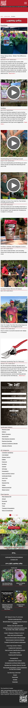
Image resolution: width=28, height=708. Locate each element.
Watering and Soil (6, 487)
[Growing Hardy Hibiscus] (21, 596)
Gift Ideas (4, 469)
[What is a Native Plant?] (21, 575)
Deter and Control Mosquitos (15, 635)
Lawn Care (4, 478)
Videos (3, 485)
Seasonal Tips (5, 482)
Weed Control (5, 489)
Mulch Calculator (6, 434)
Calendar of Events (7, 445)
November (15, 682)
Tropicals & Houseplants (8, 508)
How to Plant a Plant (15, 652)
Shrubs (4, 503)
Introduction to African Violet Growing (15, 663)
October (15, 679)
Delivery (4, 431)
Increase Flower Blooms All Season (11, 288)
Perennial (4, 501)
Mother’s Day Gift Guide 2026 (15, 625)
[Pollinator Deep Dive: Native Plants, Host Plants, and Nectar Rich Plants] (7, 596)
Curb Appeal (5, 455)
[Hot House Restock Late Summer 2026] (7, 575)
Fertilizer (3, 108)
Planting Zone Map (7, 441)
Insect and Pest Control (8, 473)
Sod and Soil (5, 436)
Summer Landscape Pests (15, 619)
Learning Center (7, 16)
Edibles (4, 459)
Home (2, 16)
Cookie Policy (6, 694)
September (15, 677)
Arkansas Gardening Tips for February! (12, 361)
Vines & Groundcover (7, 510)
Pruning (4, 480)
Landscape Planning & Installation (14, 557)
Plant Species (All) (6, 496)
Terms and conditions (14, 694)
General (4, 466)
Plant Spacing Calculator (8, 438)
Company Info (14, 559)
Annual (4, 498)
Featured (4, 462)
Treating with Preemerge (15, 654)
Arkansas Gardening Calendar (10, 443)
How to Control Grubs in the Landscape (15, 637)
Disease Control (6, 457)
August (15, 675)
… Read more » (11, 73)
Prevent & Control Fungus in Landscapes (15, 642)
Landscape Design (6, 476)
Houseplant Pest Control (15, 660)
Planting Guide (6, 429)
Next (17, 515)
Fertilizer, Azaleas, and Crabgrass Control (13, 246)
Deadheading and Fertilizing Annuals (12, 158)
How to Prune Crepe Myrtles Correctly (15, 650)
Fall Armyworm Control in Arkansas (15, 640)
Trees (3, 505)
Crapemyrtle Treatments (15, 648)
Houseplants (5, 471)
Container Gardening (7, 452)
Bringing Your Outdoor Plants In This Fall (15, 665)
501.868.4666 (4, 692)
